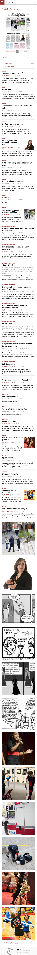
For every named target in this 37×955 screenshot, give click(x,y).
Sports (5, 455)
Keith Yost (7, 424)
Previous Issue (7, 63)
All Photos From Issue (11, 943)
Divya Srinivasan (9, 147)
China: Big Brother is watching (14, 409)
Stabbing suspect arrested (12, 73)
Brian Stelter (8, 310)
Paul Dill (6, 495)
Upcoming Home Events (11, 474)
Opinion (5, 378)
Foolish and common (10, 421)
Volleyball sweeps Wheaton (9, 491)
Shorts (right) (7, 265)
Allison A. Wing (8, 366)
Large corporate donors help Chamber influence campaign (17, 345)
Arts (4, 435)
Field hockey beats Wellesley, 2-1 (15, 509)
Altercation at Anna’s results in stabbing (10, 211)
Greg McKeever (8, 511)
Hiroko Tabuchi (8, 251)
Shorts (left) (7, 324)
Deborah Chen (8, 126)
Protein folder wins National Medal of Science (10, 142)
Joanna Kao (7, 75)
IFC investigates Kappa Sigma (14, 181)
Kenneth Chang (9, 233)
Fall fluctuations (8, 364)
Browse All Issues (8, 66)
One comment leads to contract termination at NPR (14, 306)
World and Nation (8, 226)
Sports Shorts (7, 458)
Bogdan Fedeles (9, 442)
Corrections (6, 89)
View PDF (6, 57)
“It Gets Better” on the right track (15, 380)
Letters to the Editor (10, 396)
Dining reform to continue (12, 124)
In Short (5, 197)
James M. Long (8, 382)
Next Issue (30, 63)
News (4, 71)
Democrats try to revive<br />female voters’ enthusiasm (16, 288)
